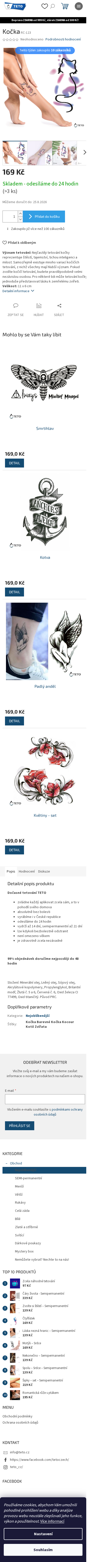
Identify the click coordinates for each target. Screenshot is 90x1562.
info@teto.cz (20, 1448)
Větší (18, 1190)
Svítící (19, 1231)
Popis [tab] (11, 857)
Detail (14, 460)
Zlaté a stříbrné (26, 1222)
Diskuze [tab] (44, 857)
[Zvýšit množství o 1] (20, 210)
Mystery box (24, 1247)
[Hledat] (53, 6)
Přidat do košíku (47, 213)
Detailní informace (16, 292)
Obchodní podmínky (17, 1412)
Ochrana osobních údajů (20, 1418)
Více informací (52, 1521)
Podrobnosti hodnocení (63, 39)
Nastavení (43, 1534)
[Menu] (79, 6)
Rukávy (20, 1198)
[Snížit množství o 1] (20, 216)
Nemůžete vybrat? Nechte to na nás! (42, 1255)
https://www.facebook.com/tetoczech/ (39, 1455)
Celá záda (22, 1206)
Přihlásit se (19, 1121)
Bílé (17, 1214)
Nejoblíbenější (38, 1006)
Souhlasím (43, 1550)
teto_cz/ (16, 1462)
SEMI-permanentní (28, 1174)
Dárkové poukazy (28, 1239)
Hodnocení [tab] (27, 857)
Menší (19, 1182)
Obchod (16, 1159)
